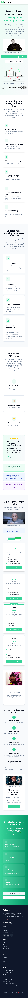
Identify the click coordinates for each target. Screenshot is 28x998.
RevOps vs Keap (7, 977)
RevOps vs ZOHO (7, 972)
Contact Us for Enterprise (14, 701)
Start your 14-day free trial (12, 893)
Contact (5, 957)
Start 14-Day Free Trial (14, 629)
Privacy (5, 962)
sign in (20, 530)
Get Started (14, 567)
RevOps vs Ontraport (8, 983)
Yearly (18, 539)
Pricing (5, 946)
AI (3, 944)
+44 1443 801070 (9, 932)
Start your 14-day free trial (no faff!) (13, 57)
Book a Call (12, 806)
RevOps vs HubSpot (8, 970)
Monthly (11, 539)
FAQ (4, 951)
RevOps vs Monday (8, 981)
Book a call (15, 897)
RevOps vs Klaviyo (7, 979)
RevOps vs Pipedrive (8, 975)
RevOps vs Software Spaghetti (11, 985)
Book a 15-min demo (15, 61)
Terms (4, 964)
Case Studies (6, 949)
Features (5, 942)
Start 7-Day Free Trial (14, 598)
